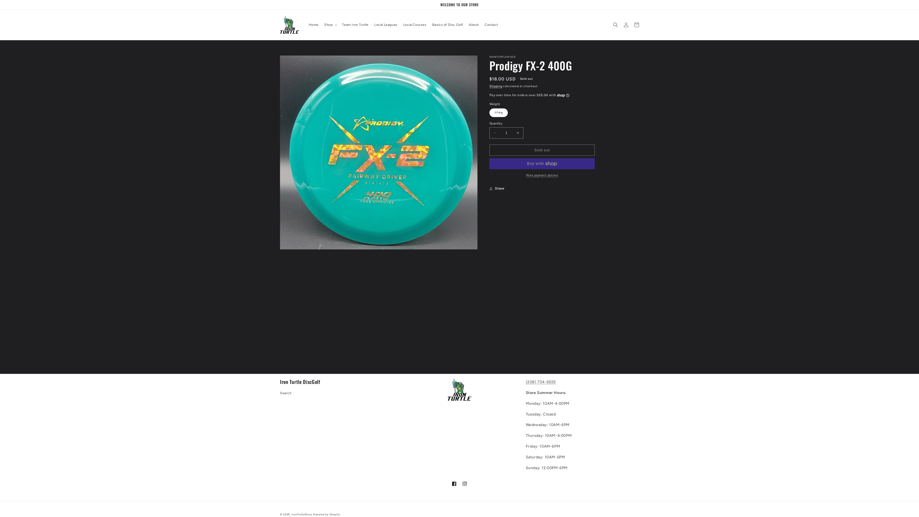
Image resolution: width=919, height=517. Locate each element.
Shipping (495, 86)
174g (501, 113)
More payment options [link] (542, 175)
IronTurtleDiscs (302, 514)
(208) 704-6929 (541, 382)
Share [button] (499, 188)
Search (286, 393)
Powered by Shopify (326, 514)
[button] (330, 25)
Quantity (495, 123)
